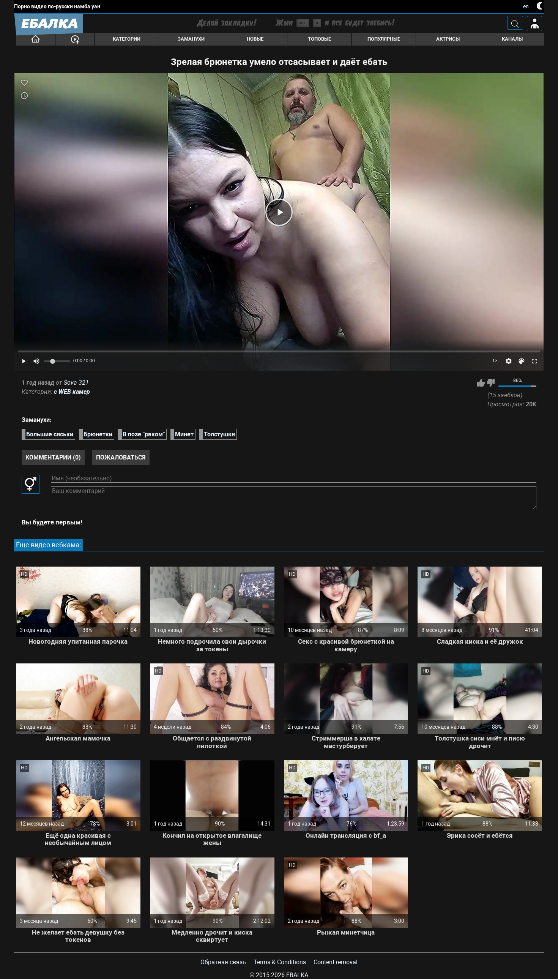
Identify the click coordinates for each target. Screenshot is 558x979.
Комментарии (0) (53, 457)
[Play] (279, 212)
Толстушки (219, 434)
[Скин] (521, 361)
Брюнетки (98, 434)
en (526, 6)
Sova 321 (76, 382)
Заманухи (191, 39)
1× (495, 360)
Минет (184, 434)
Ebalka (297, 975)
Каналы (512, 39)
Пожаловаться (121, 457)
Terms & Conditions (280, 962)
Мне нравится (481, 383)
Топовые (319, 39)
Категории (126, 39)
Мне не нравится (491, 383)
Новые (255, 39)
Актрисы (448, 39)
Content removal (336, 962)
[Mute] (36, 361)
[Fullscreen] (534, 361)
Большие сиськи (49, 434)
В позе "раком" (144, 434)
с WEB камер (72, 391)
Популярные (383, 39)
